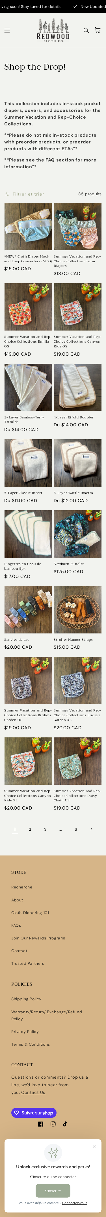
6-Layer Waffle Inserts (73, 493)
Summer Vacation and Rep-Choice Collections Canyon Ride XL (28, 796)
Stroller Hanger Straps (73, 639)
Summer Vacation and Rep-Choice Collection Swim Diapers (77, 261)
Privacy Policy (25, 1031)
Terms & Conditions (30, 1044)
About (17, 900)
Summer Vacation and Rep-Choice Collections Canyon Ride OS (77, 341)
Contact (19, 950)
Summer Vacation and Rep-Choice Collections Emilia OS (28, 341)
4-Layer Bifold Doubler (74, 417)
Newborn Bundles (69, 564)
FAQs (16, 925)
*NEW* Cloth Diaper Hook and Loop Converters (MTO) (28, 259)
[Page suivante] (91, 829)
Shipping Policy (26, 998)
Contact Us (33, 1092)
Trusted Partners (27, 963)
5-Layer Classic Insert (23, 493)
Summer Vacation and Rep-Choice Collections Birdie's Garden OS (28, 715)
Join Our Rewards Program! (38, 938)
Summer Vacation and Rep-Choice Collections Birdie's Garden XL (77, 715)
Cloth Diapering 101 (30, 912)
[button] (7, 30)
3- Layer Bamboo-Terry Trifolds (24, 420)
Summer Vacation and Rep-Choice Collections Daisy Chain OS (77, 796)
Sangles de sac (16, 639)
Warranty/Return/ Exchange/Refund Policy (46, 1015)
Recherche (21, 887)
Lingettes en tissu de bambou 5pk (22, 566)
